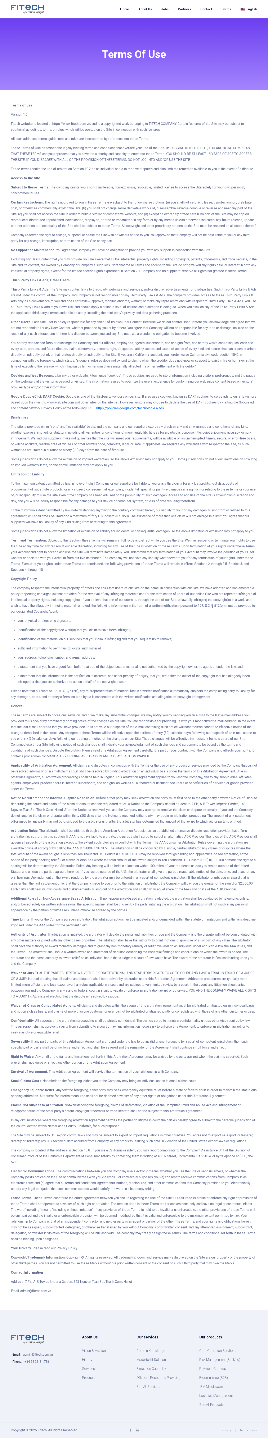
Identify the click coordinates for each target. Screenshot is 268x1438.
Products (88, 1378)
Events (226, 9)
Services (88, 1369)
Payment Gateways (213, 1369)
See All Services (148, 1387)
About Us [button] (145, 9)
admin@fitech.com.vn (38, 1354)
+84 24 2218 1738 (36, 1362)
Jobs (165, 9)
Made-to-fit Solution (151, 1360)
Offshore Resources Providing (158, 1378)
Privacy (227, 1430)
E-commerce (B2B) (213, 1378)
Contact (206, 9)
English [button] (251, 9)
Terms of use (248, 1430)
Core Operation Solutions (217, 1351)
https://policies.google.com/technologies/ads (130, 408)
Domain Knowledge (151, 1351)
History (87, 1360)
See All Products (211, 1405)
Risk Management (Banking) (219, 1360)
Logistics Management (216, 1396)
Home (124, 9)
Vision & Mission (94, 1351)
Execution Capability (151, 1369)
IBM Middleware (211, 1387)
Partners (184, 9)
